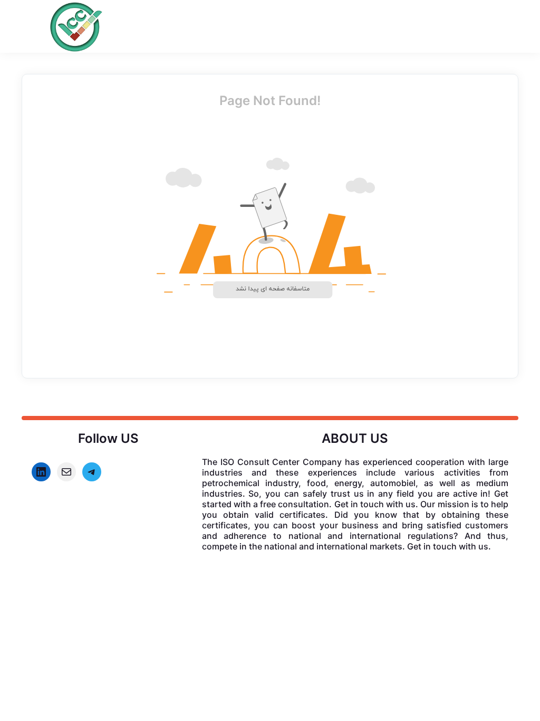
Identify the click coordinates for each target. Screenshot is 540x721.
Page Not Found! (270, 100)
